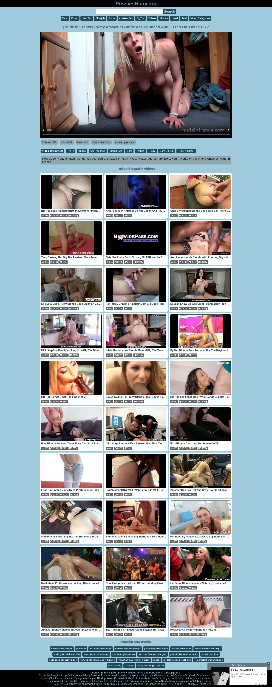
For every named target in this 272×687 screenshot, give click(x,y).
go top (176, 672)
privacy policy (126, 672)
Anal (184, 18)
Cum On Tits (166, 151)
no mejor (129, 665)
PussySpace (161, 681)
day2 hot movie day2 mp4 (208, 648)
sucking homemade (181, 648)
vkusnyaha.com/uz (140, 681)
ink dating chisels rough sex (177, 660)
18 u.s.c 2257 (108, 672)
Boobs (82, 151)
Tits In (70, 151)
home (95, 672)
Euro (129, 151)
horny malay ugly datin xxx (150, 665)
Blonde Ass (116, 151)
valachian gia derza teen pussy (134, 660)
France (140, 151)
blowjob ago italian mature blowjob (97, 660)
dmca (167, 672)
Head (175, 18)
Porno (74, 18)
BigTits (140, 18)
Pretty (152, 151)
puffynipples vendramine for (184, 654)
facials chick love (210, 654)
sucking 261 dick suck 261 (67, 654)
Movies (164, 18)
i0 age (156, 660)
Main (65, 18)
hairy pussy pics (179, 681)
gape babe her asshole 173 (63, 660)
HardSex (87, 18)
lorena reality (114, 665)
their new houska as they (96, 654)
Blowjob (100, 18)
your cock (81, 648)
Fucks (111, 18)
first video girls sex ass (123, 654)
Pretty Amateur (186, 151)
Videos (152, 18)
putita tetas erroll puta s (156, 648)
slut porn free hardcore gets (152, 654)
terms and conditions (149, 672)
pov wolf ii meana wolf (100, 648)
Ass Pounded (97, 151)
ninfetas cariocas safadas (128, 648)
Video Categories (200, 18)
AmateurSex (126, 18)
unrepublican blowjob (61, 648)
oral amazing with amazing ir (208, 660)
